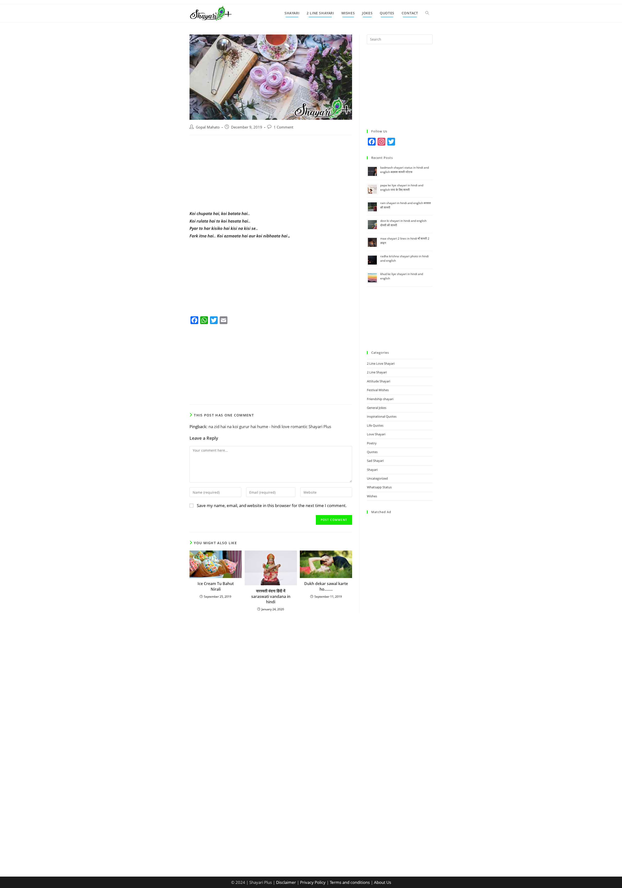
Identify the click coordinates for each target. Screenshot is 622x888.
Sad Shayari (375, 460)
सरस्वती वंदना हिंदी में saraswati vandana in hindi (270, 596)
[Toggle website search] (427, 13)
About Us (382, 882)
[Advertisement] (271, 174)
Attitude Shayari (378, 381)
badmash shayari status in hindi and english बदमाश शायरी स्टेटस (404, 169)
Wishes (372, 496)
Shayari (372, 469)
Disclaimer (286, 882)
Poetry (372, 443)
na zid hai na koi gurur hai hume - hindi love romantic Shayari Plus (269, 426)
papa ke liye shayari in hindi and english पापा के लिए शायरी (401, 187)
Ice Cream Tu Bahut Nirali (216, 586)
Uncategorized (377, 478)
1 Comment (283, 127)
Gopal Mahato (208, 127)
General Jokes (376, 407)
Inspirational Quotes (382, 416)
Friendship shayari (380, 399)
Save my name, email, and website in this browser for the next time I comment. (272, 505)
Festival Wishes (378, 390)
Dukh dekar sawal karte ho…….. (326, 586)
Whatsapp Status (379, 487)
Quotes (372, 452)
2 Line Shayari (377, 372)
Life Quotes (375, 425)
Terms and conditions (350, 882)
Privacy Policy (313, 882)
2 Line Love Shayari (381, 363)
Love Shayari (376, 434)
